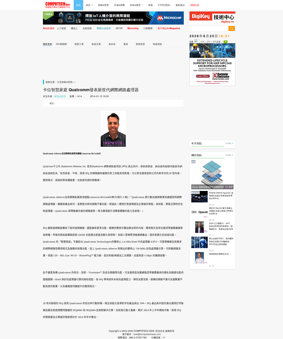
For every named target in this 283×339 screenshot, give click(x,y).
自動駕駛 (87, 28)
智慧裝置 (140, 44)
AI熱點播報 (48, 28)
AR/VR (119, 28)
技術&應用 (135, 5)
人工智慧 (61, 28)
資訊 (88, 5)
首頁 (78, 5)
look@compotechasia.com (147, 334)
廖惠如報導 (60, 96)
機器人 (74, 28)
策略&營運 (103, 5)
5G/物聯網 (61, 44)
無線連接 (157, 44)
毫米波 (112, 44)
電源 (125, 44)
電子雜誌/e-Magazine (169, 28)
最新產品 (180, 5)
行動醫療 (148, 28)
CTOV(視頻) (164, 5)
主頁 (59, 82)
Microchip (133, 28)
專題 (150, 5)
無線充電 (96, 44)
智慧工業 (79, 44)
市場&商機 (119, 5)
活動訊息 (194, 5)
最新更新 (47, 44)
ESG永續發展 (104, 28)
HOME (228, 143)
